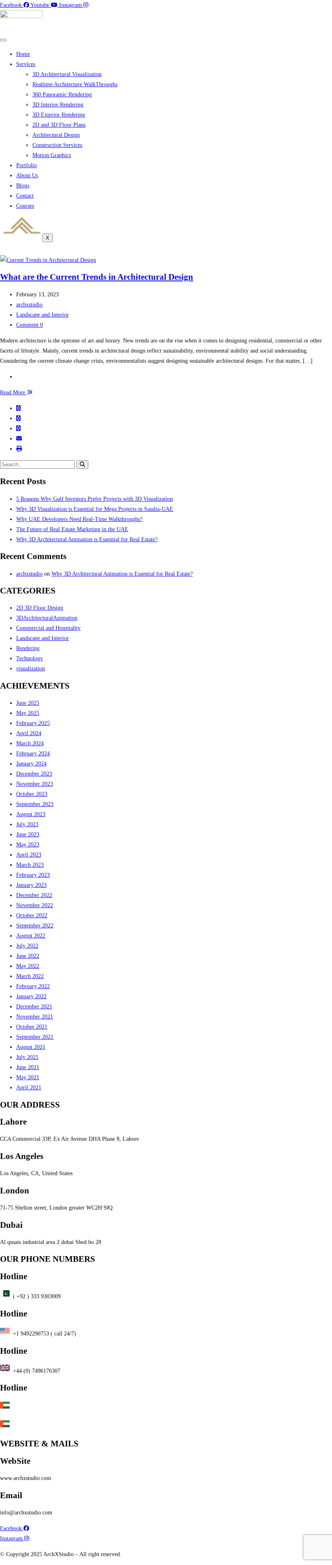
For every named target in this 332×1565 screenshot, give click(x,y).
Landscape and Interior (42, 315)
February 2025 (33, 723)
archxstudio (29, 305)
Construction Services (57, 145)
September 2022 (34, 926)
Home (23, 54)
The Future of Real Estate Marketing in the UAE (72, 529)
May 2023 (27, 845)
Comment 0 (29, 325)
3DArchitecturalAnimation (46, 618)
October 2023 (31, 794)
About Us (27, 175)
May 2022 (27, 966)
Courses (25, 206)
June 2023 (27, 834)
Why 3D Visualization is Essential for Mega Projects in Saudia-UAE (94, 509)
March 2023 (30, 865)
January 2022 (31, 996)
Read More (13, 392)
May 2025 (27, 713)
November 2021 (34, 1017)
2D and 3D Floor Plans (58, 125)
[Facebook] (18, 408)
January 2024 (31, 764)
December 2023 (34, 774)
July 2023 (27, 824)
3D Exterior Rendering (58, 115)
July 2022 (27, 946)
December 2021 (34, 1007)
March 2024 (30, 743)
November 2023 (34, 784)
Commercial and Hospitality (48, 628)
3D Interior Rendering (57, 105)
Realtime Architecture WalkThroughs (74, 84)
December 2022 (34, 895)
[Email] (19, 439)
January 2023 (31, 885)
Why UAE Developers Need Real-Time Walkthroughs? (79, 519)
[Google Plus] (18, 428)
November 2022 (34, 905)
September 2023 (34, 804)
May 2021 (27, 1077)
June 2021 (27, 1067)
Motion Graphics (51, 155)
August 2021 (30, 1047)
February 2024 (33, 754)
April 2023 (28, 855)
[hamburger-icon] (3, 40)
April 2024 (28, 733)
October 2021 (31, 1027)
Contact (25, 196)
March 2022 (30, 976)
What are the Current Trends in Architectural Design (96, 277)
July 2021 (27, 1057)
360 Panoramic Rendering (62, 94)
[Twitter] (18, 418)
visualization (30, 669)
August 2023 (30, 814)
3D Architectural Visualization (67, 74)
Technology (29, 658)
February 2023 (33, 875)
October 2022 (31, 915)
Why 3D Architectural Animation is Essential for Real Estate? (86, 539)
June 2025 (27, 703)
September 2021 (34, 1037)
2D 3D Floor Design (39, 608)
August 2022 (30, 936)
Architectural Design (56, 135)
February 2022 (33, 986)
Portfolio (26, 165)
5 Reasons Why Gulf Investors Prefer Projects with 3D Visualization (94, 499)
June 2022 (27, 956)
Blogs (22, 186)
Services (25, 64)
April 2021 (28, 1087)
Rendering (28, 648)
